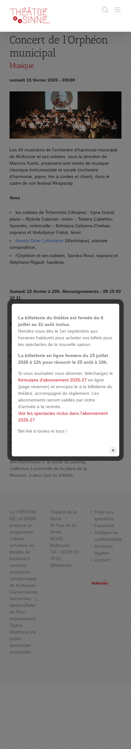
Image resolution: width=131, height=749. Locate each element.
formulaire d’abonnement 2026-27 (52, 379)
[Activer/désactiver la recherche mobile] (105, 9)
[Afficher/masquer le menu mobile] (118, 9)
